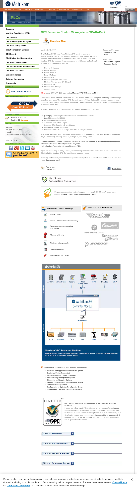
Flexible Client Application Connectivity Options (65, 371)
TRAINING (39, 9)
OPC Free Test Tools (15, 71)
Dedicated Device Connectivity (59, 373)
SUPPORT (29, 9)
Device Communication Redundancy (64, 221)
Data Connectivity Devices (17, 50)
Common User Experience (57, 385)
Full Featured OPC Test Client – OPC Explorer (65, 389)
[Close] (131, 479)
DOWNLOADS (76, 9)
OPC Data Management (16, 46)
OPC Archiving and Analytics (18, 41)
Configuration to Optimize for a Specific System (65, 387)
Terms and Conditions (18, 485)
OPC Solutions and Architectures (20, 67)
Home (13, 23)
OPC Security (11, 54)
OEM (19, 9)
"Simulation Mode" (57, 249)
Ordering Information (15, 79)
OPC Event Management (16, 62)
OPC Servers (11, 37)
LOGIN (86, 9)
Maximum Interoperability (59, 243)
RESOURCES (64, 9)
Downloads (11, 83)
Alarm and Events (57, 235)
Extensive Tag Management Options (61, 377)
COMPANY (51, 9)
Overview (10, 29)
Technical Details (110, 64)
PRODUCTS (9, 9)
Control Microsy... (110, 52)
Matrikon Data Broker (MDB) (18, 33)
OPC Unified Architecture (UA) (19, 58)
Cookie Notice (119, 482)
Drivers (19, 23)
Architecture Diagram (112, 61)
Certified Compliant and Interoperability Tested (65, 382)
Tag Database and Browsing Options (61, 375)
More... (106, 55)
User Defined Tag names (59, 255)
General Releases (13, 75)
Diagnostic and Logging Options (59, 380)
